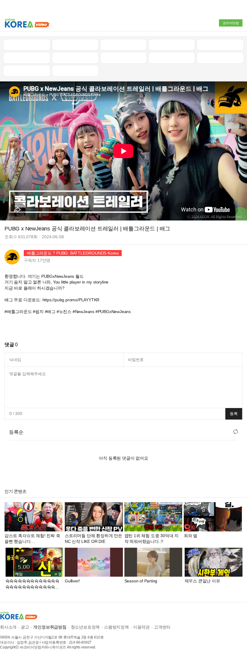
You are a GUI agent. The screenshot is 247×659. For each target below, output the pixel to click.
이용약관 (141, 627)
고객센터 (162, 627)
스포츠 (220, 57)
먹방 (26, 70)
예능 (123, 57)
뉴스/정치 (123, 45)
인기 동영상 (75, 45)
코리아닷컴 (231, 23)
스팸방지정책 (116, 627)
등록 (234, 413)
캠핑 (75, 57)
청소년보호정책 (85, 627)
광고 (25, 627)
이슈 (171, 57)
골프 (220, 45)
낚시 (26, 57)
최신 (26, 45)
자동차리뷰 (171, 45)
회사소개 (8, 627)
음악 (75, 70)
